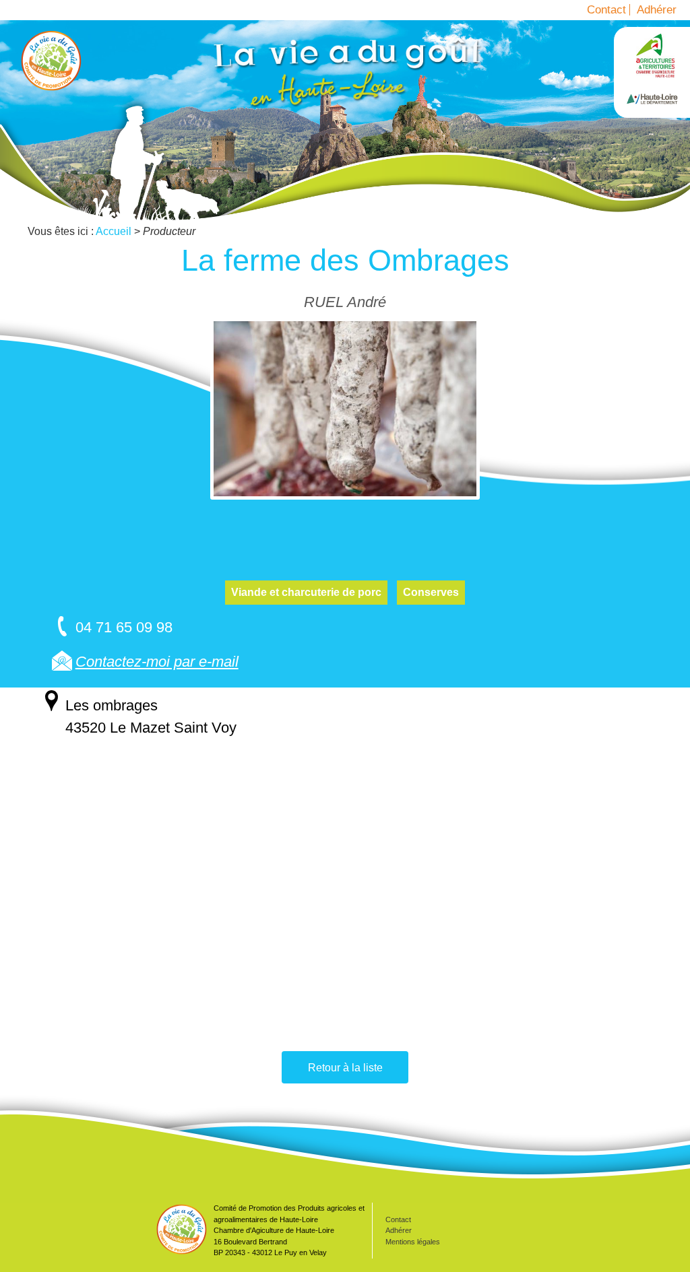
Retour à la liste (345, 1067)
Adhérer (657, 9)
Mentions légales (412, 1242)
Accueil (51, 60)
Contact (606, 9)
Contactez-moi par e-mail (157, 661)
